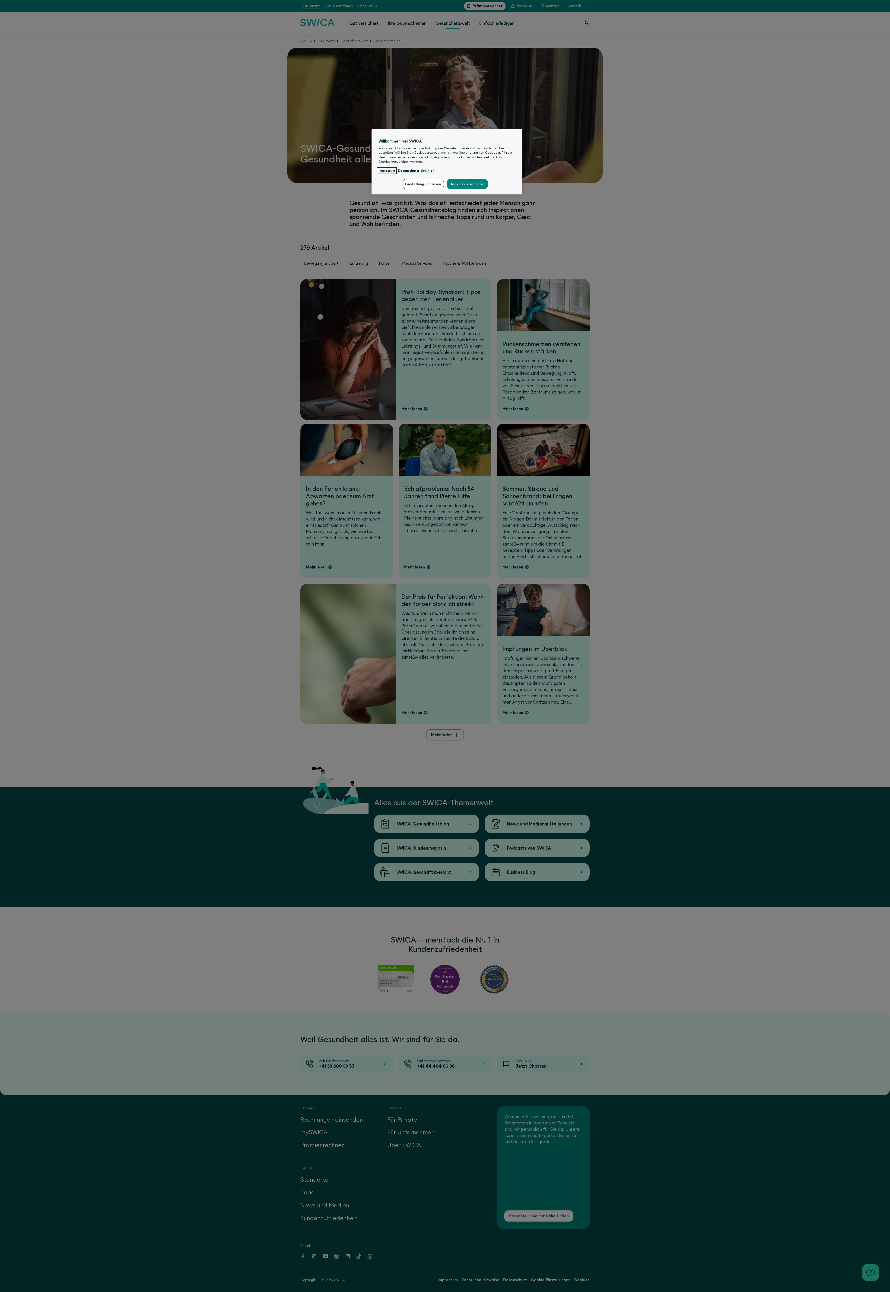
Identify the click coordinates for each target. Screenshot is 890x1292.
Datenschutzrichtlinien (416, 170)
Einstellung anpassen (423, 184)
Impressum (386, 170)
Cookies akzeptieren (467, 184)
